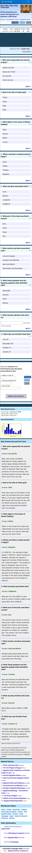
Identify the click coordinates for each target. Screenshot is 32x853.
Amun (5, 102)
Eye (4, 236)
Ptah (4, 110)
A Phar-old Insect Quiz (11, 765)
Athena (5, 303)
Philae (5, 166)
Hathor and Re (8, 68)
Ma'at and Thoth (9, 72)
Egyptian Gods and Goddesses (14, 783)
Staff (4, 130)
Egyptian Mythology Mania (13, 801)
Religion (24, 809)
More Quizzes (14, 837)
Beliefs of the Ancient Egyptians (14, 798)
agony (8, 750)
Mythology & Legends (8, 812)
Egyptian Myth (6, 814)
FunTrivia (11, 842)
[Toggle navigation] (28, 1)
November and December (12, 268)
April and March (9, 264)
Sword (5, 134)
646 (28, 31)
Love (4, 192)
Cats (25, 812)
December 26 (8, 344)
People (9, 809)
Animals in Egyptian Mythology (14, 788)
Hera (4, 299)
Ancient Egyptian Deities (12, 775)
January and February (11, 260)
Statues (15, 814)
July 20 (5, 339)
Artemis (6, 295)
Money (5, 196)
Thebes (5, 170)
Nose (5, 232)
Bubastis (6, 174)
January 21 (7, 352)
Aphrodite (6, 291)
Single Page (25, 49)
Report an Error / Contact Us (18, 851)
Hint (30, 62)
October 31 (7, 348)
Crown (5, 142)
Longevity (6, 200)
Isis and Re (7, 76)
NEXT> (28, 86)
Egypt (11, 816)
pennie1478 (5, 31)
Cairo (5, 162)
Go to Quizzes (17, 833)
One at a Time (15, 49)
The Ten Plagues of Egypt (12, 768)
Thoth (5, 97)
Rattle (5, 138)
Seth (4, 106)
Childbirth (6, 204)
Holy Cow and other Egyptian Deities (16, 778)
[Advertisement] (16, 40)
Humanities (16, 809)
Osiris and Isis (8, 80)
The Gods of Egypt (10, 795)
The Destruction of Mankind (13, 785)
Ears (4, 224)
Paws (5, 228)
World (3, 809)
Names (20, 812)
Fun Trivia (8, 2)
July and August (9, 256)
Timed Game (26, 51)
